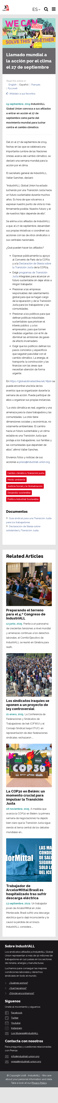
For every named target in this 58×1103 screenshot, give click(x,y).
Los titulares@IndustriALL (24, 1033)
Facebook (16, 1012)
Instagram (16, 1028)
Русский (12, 88)
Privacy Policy (39, 1083)
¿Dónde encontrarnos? (21, 993)
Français (35, 84)
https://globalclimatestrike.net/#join (31, 381)
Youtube (15, 1023)
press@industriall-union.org (34, 462)
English (13, 84)
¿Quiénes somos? (18, 983)
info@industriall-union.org (25, 1056)
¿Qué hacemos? (18, 988)
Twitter (14, 1017)
